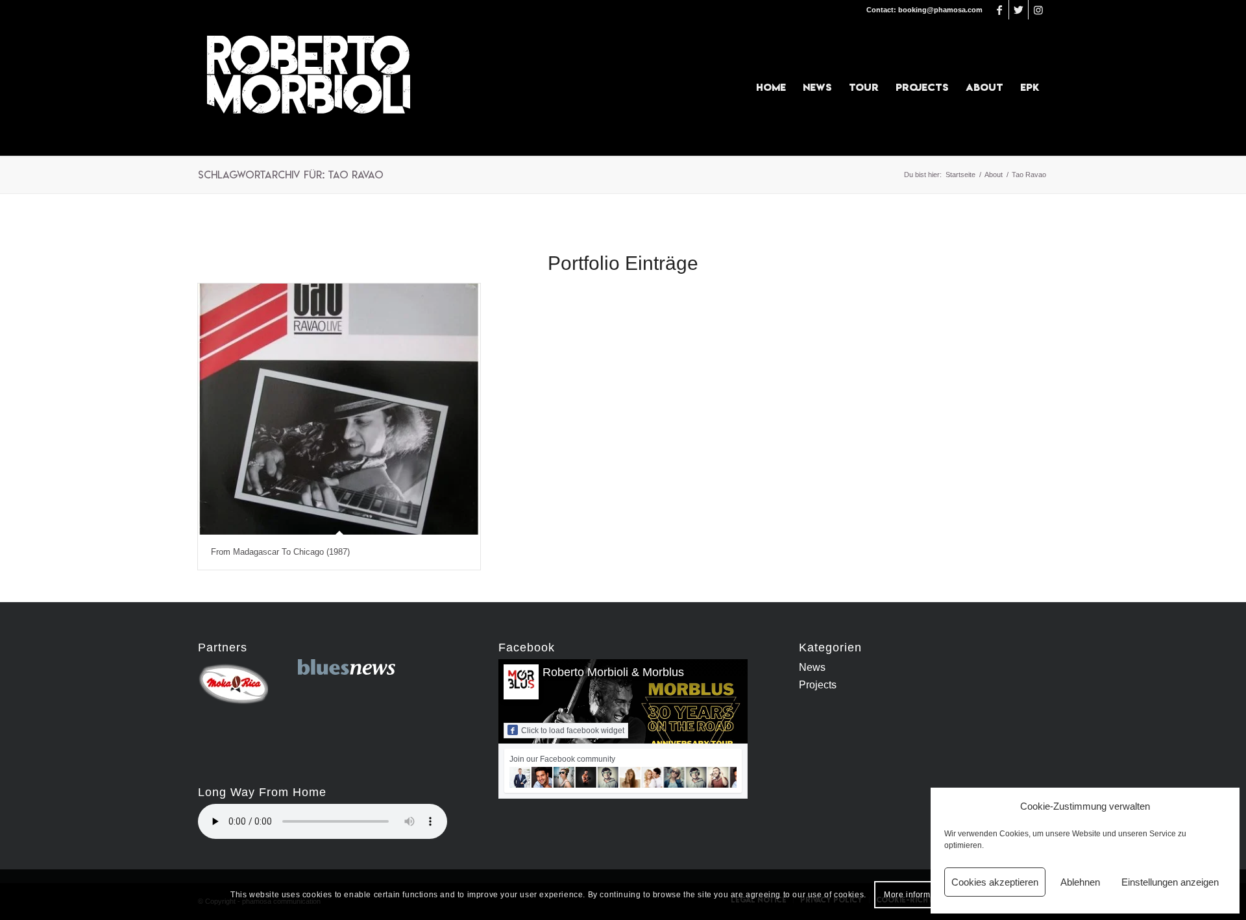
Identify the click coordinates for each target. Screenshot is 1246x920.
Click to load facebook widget (572, 730)
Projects (818, 684)
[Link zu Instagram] (1038, 9)
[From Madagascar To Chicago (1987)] (339, 409)
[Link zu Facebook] (999, 9)
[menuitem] (771, 87)
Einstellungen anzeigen (1170, 882)
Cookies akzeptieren (994, 882)
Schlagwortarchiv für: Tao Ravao (291, 174)
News (812, 667)
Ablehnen (1080, 882)
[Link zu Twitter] (1018, 9)
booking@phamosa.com (940, 10)
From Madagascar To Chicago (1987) (280, 552)
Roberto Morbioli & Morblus (613, 672)
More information (917, 894)
